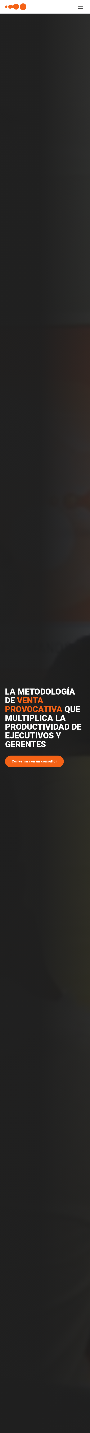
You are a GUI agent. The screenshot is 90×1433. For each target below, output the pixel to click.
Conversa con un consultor (34, 761)
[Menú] (81, 6)
